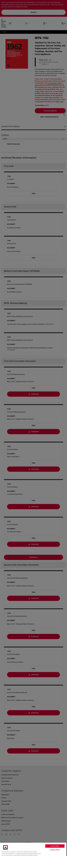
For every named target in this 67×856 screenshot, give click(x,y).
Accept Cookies (55, 846)
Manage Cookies (55, 849)
